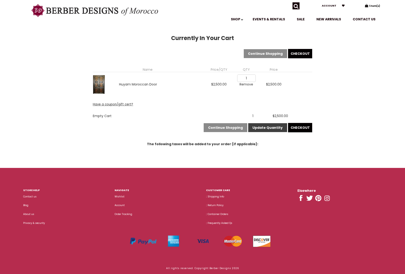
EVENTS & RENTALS (269, 19)
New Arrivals (328, 19)
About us (28, 214)
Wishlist (119, 196)
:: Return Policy (215, 205)
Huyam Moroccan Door (138, 84)
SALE (301, 19)
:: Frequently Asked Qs (219, 223)
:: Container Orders (217, 214)
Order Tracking (123, 214)
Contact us (364, 19)
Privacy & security (34, 223)
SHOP (236, 19)
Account (329, 5)
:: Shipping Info (215, 196)
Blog (25, 205)
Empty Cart (102, 116)
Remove (246, 84)
